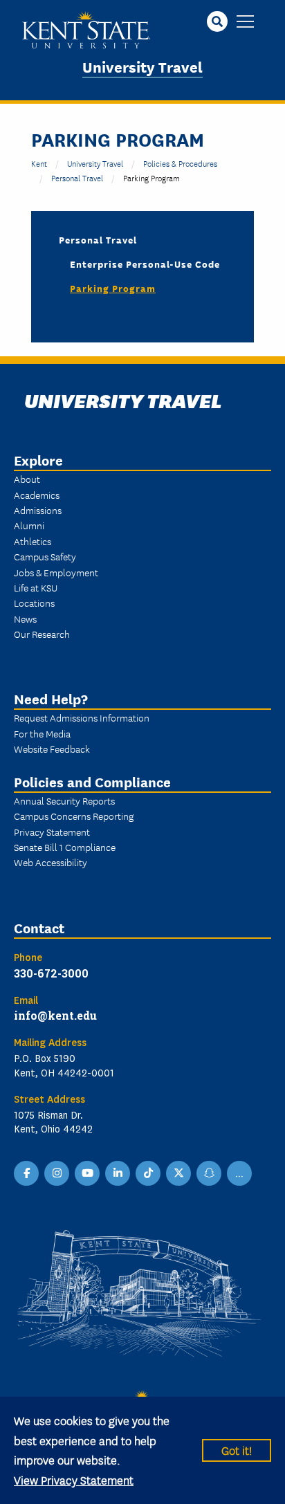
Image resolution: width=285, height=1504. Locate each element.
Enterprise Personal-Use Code (145, 263)
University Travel (142, 66)
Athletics (32, 541)
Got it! (236, 1449)
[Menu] (245, 22)
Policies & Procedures (180, 162)
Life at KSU (35, 587)
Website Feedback (52, 748)
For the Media (42, 733)
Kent (39, 162)
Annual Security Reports (64, 800)
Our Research (42, 633)
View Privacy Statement (74, 1479)
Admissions (38, 509)
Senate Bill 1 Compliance (65, 846)
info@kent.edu (55, 1015)
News (25, 618)
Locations (34, 602)
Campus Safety (45, 556)
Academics (36, 494)
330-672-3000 (51, 973)
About (27, 478)
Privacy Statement (52, 831)
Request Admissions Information (81, 717)
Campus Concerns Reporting (74, 815)
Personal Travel (77, 177)
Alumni (29, 525)
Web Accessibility (50, 862)
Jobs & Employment (56, 572)
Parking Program (113, 288)
